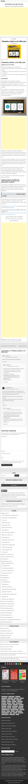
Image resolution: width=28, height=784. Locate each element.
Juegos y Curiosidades (7, 570)
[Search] (23, 664)
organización (20, 708)
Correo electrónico (5, 453)
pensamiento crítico (11, 214)
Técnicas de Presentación (6, 610)
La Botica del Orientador (6, 648)
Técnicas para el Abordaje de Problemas (10, 619)
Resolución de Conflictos (7, 599)
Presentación (5, 542)
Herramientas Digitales (7, 568)
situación (15, 712)
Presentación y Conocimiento (8, 594)
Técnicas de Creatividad (6, 605)
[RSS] (20, 664)
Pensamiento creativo (6, 539)
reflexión (12, 711)
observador (14, 708)
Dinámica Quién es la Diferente (14, 41)
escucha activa (19, 703)
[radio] (10, 221)
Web (2, 457)
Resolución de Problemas (7, 544)
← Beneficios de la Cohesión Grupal (8, 346)
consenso (13, 700)
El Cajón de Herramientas (6, 657)
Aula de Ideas (4, 651)
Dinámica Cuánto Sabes (6, 728)
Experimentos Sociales (6, 635)
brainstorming (11, 696)
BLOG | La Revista (5, 628)
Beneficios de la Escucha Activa (8, 723)
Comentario (4, 436)
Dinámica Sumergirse (6, 720)
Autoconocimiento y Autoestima (9, 515)
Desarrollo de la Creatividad (8, 589)
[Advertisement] (14, 21)
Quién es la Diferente (13, 206)
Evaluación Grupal (6, 591)
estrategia (10, 704)
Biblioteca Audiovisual (6, 563)
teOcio (2, 644)
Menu (3, 1)
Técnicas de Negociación (6, 608)
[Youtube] (12, 664)
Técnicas (3, 579)
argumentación (4, 696)
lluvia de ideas (15, 706)
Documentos (4, 565)
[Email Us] (16, 664)
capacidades (17, 696)
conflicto (8, 700)
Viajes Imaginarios (6, 549)
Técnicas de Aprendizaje (6, 601)
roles (11, 712)
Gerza (2, 646)
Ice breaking (4, 559)
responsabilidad (19, 711)
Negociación (4, 537)
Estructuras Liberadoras (6, 556)
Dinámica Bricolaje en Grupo (7, 741)
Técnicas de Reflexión (6, 612)
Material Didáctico (5, 561)
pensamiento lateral (14, 709)
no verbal (9, 708)
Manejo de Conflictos (6, 534)
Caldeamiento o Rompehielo (8, 517)
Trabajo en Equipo (6, 547)
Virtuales (4, 552)
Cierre (3, 520)
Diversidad (14, 38)
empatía (13, 703)
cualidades (14, 701)
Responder (4, 361)
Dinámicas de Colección (6, 554)
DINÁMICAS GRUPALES (14, 4)
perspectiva (22, 709)
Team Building (4, 577)
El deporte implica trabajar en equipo (9, 739)
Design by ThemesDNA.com (14, 782)
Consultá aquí (14, 690)
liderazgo (9, 706)
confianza (3, 700)
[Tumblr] (14, 664)
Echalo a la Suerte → (23, 346)
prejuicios (4, 214)
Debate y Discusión (6, 527)
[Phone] (18, 664)
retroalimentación (5, 712)
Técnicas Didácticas (5, 615)
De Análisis (4, 584)
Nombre (3, 451)
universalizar (24, 212)
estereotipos (12, 212)
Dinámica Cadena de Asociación (8, 736)
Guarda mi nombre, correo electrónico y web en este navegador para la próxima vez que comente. (12, 462)
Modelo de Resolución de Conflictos (9, 731)
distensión (4, 703)
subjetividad (20, 712)
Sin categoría (4, 575)
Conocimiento (5, 525)
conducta (21, 698)
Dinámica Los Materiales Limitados (9, 725)
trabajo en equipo (5, 714)
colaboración (4, 698)
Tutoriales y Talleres (5, 621)
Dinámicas (3, 513)
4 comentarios (14, 43)
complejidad (16, 698)
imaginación (15, 704)
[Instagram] (10, 664)
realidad (8, 711)
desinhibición (19, 701)
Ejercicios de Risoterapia (7, 532)
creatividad (4, 701)
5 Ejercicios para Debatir (6, 733)
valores (17, 714)
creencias (7, 212)
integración (21, 704)
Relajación (4, 596)
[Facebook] (5, 664)
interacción (4, 706)
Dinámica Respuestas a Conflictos (8, 744)
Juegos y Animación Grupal (7, 633)
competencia (10, 698)
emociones (9, 703)
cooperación (18, 700)
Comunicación (5, 522)
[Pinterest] (7, 664)
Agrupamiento (5, 581)
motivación (21, 706)
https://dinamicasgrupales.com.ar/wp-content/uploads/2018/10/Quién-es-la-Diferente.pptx (11, 377)
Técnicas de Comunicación (7, 603)
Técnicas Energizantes (6, 617)
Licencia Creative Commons (17, 492)
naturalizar (17, 212)
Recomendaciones (6, 573)
